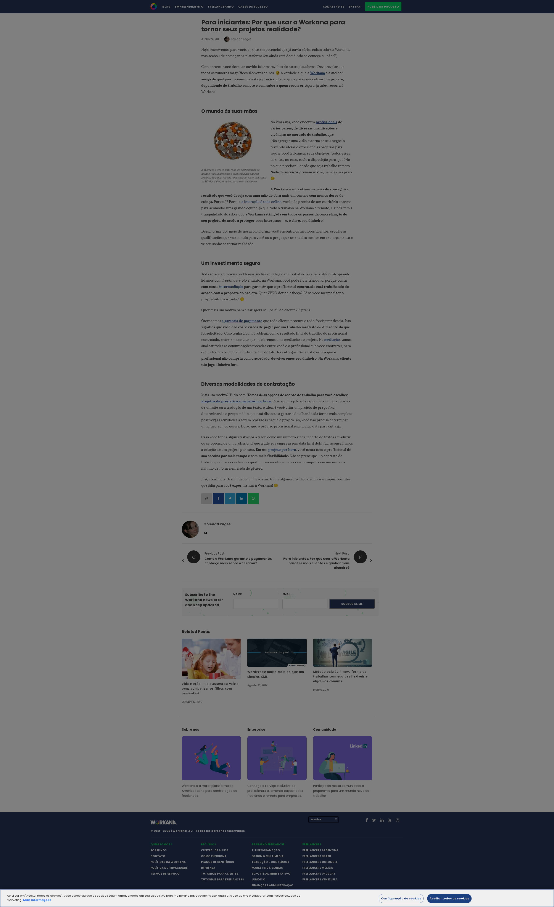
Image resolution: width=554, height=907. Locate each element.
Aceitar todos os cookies (449, 898)
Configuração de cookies (401, 898)
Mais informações (37, 900)
